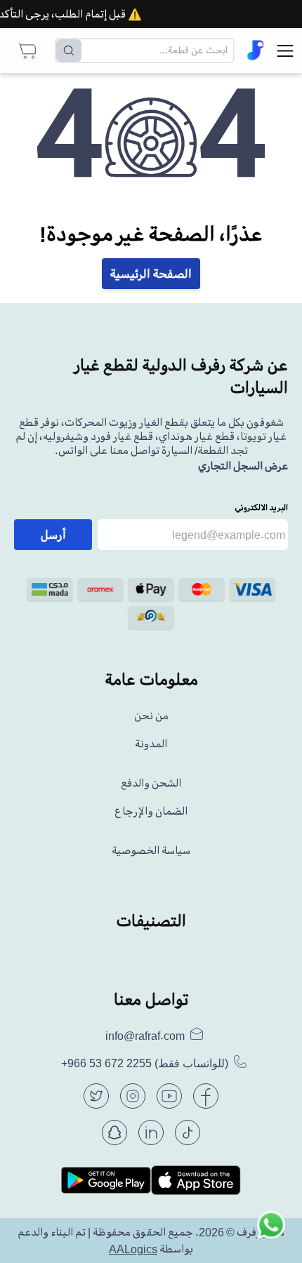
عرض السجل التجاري (243, 466)
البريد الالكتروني (261, 507)
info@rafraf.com (145, 1036)
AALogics (133, 1249)
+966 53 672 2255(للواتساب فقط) (144, 1063)
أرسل (53, 534)
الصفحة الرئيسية (151, 273)
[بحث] (68, 50)
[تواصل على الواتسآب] (271, 1232)
